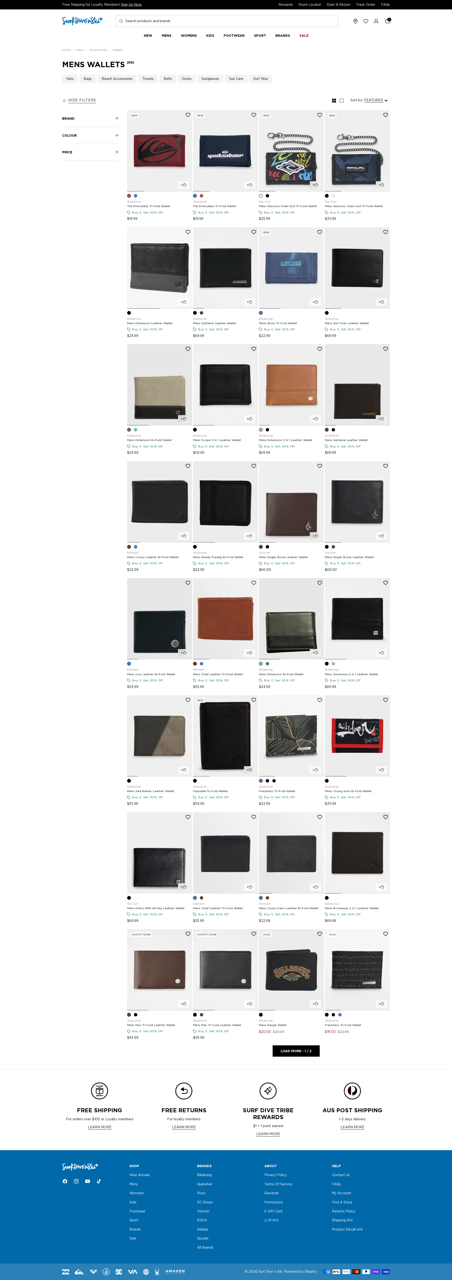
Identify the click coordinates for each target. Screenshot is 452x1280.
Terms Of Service (278, 1184)
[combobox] (227, 21)
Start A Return (338, 4)
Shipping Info (342, 1220)
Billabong (204, 1175)
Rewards (285, 4)
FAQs (385, 4)
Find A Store (342, 1202)
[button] (376, 21)
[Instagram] (76, 1181)
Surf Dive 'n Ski (270, 1271)
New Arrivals (139, 1175)
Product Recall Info (347, 1229)
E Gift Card (273, 1211)
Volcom (203, 1211)
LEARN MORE (100, 1127)
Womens (136, 1193)
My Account (341, 1193)
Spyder (203, 1238)
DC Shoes (205, 1202)
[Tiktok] (99, 1181)
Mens (133, 1184)
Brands (135, 1229)
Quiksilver (205, 1184)
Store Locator (310, 4)
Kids (133, 1202)
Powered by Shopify (300, 1271)
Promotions (273, 1202)
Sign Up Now (131, 4)
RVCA (202, 1220)
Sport (133, 1220)
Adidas (202, 1229)
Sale (132, 1238)
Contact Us (341, 1175)
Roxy (201, 1193)
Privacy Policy (275, 1175)
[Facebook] (65, 1181)
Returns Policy (343, 1211)
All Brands (205, 1247)
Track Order (365, 4)
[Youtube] (87, 1181)
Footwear (137, 1211)
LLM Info (271, 1220)
